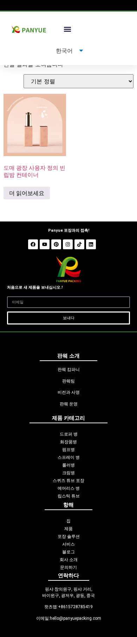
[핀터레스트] (56, 244)
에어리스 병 (69, 488)
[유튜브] (45, 244)
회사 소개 (69, 559)
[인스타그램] (68, 244)
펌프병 (68, 449)
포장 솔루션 (69, 536)
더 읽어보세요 (26, 193)
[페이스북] (33, 244)
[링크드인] (91, 244)
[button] (67, 29)
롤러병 (68, 465)
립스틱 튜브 (69, 496)
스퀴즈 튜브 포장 (68, 480)
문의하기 (68, 567)
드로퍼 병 (69, 434)
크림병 (68, 472)
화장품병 (68, 441)
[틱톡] (79, 244)
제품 (68, 528)
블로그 (68, 551)
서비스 (68, 544)
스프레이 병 (69, 457)
